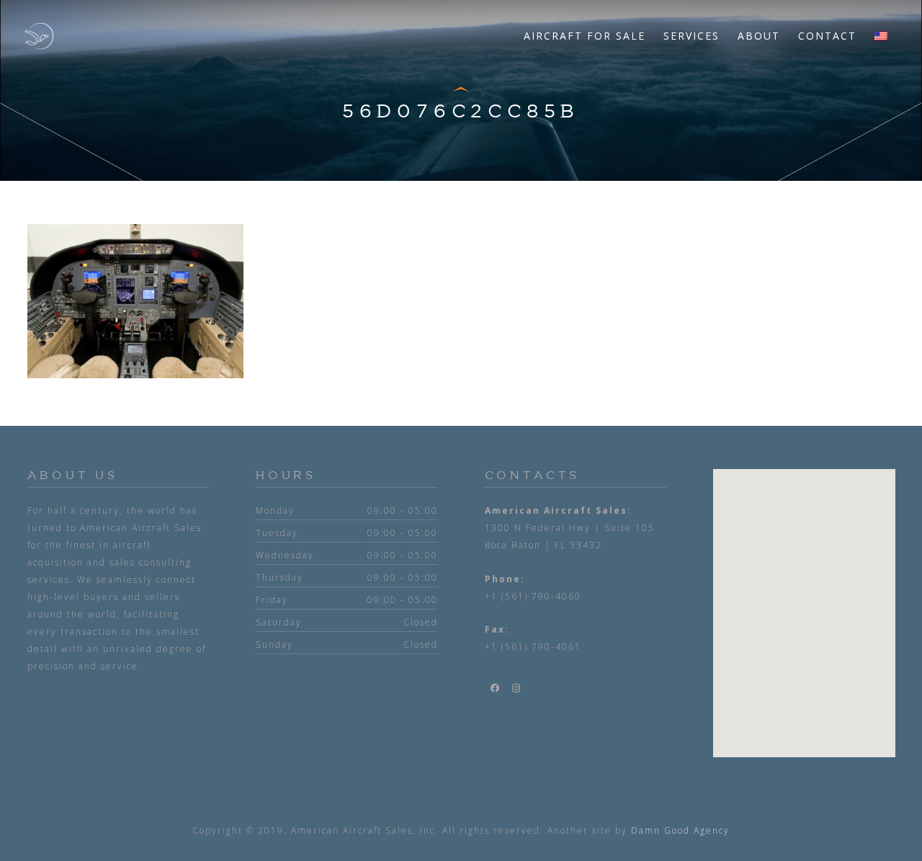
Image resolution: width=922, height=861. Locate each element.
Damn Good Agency (680, 830)
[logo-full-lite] (39, 36)
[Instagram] (517, 688)
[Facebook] (495, 688)
